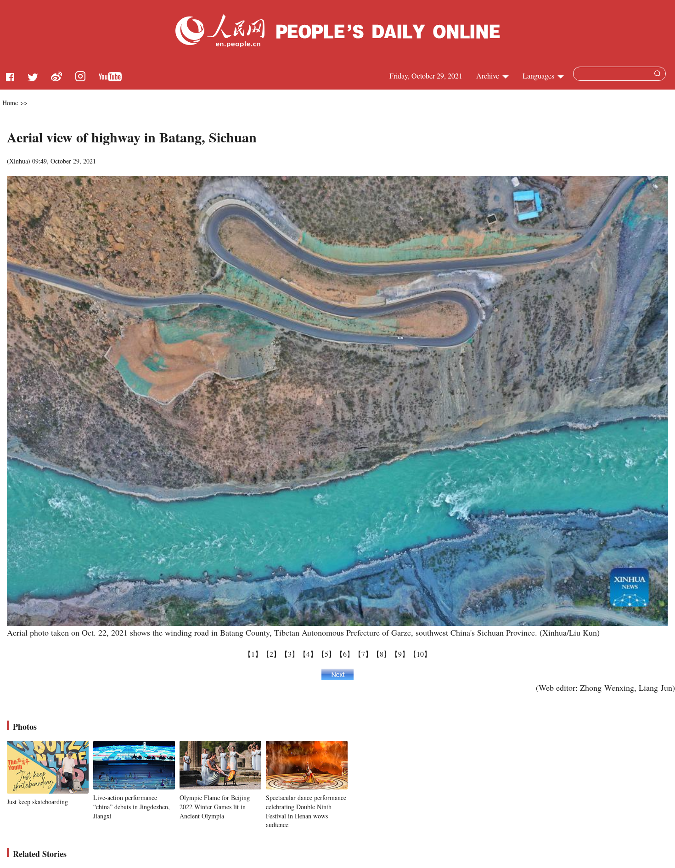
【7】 (363, 654)
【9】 (400, 654)
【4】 (308, 654)
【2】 (271, 654)
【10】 (420, 654)
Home (10, 102)
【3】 (290, 654)
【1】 (253, 654)
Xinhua (18, 161)
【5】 (326, 654)
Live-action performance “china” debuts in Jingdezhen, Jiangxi (131, 806)
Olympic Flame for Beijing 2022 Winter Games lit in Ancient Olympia (215, 806)
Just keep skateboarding (37, 801)
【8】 (381, 654)
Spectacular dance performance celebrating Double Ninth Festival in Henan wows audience (306, 811)
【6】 (345, 654)
